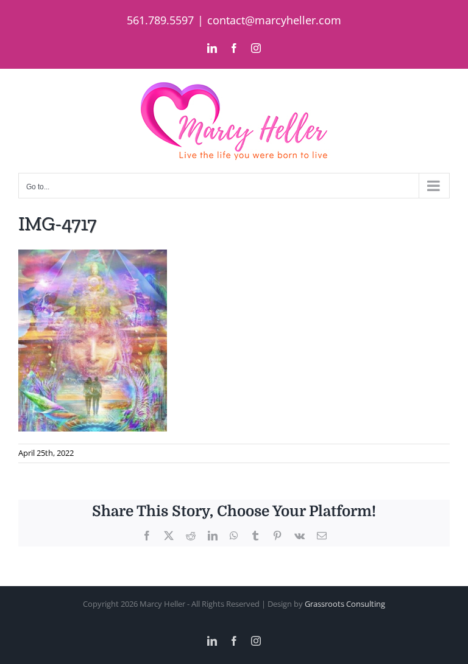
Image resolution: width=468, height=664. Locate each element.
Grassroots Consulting (345, 603)
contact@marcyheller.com (274, 20)
